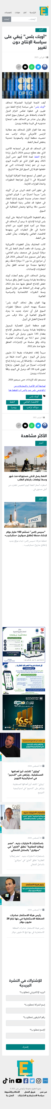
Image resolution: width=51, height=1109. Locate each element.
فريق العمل (29, 1092)
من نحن (43, 1092)
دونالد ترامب (32, 408)
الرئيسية (33, 13)
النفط (36, 157)
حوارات (17, 13)
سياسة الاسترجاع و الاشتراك (31, 1095)
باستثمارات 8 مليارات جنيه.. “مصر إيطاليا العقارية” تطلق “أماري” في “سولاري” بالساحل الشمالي (25, 847)
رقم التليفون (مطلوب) (34, 1017)
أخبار (24, 13)
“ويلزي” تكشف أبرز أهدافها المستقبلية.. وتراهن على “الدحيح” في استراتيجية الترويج (25, 775)
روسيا (14, 408)
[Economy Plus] (44, 11)
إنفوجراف (7, 13)
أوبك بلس (39, 107)
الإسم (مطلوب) (37, 1030)
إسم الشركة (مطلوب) (34, 1005)
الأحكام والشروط (12, 1092)
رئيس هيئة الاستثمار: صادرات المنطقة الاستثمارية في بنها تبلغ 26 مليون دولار (25, 919)
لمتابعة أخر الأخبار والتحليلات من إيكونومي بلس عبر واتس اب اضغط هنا (26, 388)
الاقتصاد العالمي (31, 402)
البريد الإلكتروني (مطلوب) (32, 992)
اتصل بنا (10, 1095)
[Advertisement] (25, 619)
